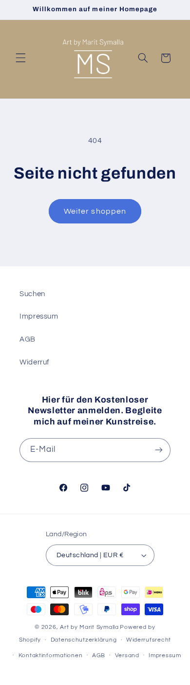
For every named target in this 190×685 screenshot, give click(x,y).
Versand (127, 655)
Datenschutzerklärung (84, 640)
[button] (20, 58)
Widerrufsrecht (148, 640)
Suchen (32, 294)
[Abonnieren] (159, 450)
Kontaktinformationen (51, 655)
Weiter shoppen (95, 211)
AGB (27, 339)
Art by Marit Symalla (89, 627)
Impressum (38, 316)
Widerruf (34, 362)
